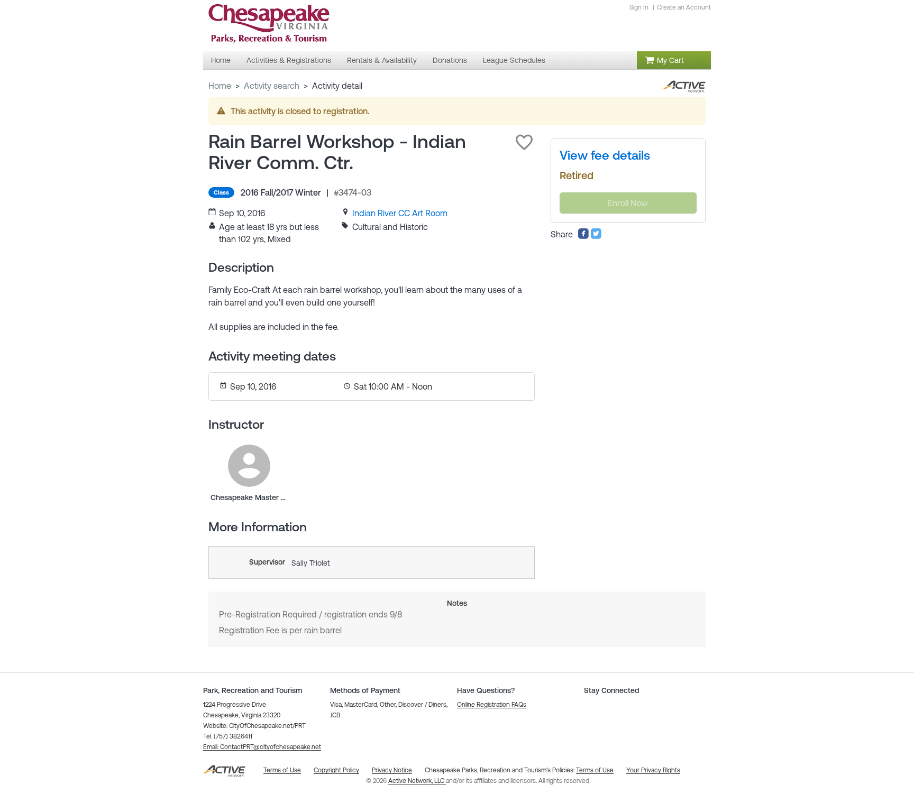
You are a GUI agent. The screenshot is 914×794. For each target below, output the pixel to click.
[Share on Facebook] (583, 236)
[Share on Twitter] (596, 236)
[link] (399, 213)
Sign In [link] (638, 7)
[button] (524, 142)
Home (219, 85)
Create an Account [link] (684, 7)
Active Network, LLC (417, 780)
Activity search (271, 85)
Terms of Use (595, 770)
